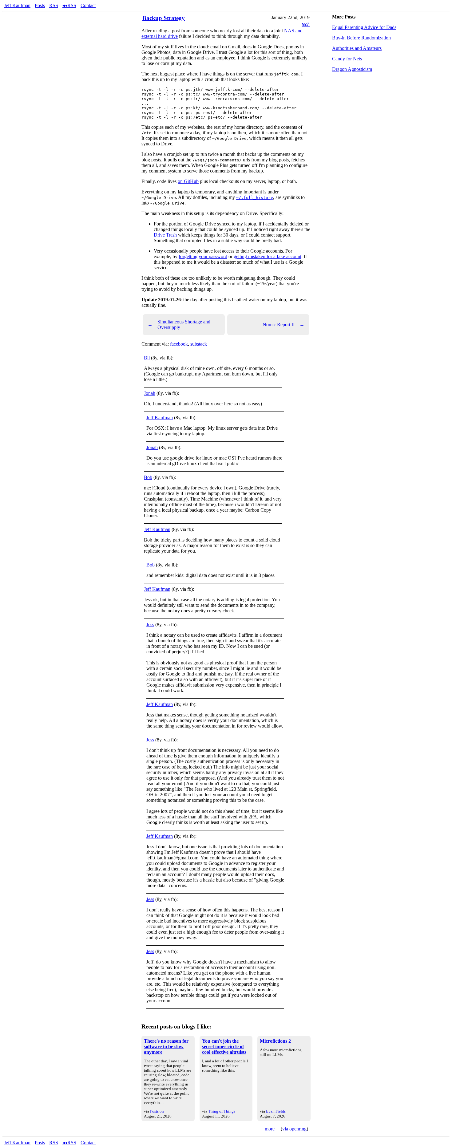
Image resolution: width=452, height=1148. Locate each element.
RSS (53, 5)
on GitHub (188, 181)
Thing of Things (221, 1111)
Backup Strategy (163, 18)
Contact (88, 5)
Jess (150, 624)
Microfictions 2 (275, 1041)
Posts (40, 5)
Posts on (157, 1111)
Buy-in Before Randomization (361, 37)
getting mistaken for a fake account (267, 256)
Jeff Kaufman (17, 5)
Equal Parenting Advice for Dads (364, 27)
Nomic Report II (283, 324)
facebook (179, 344)
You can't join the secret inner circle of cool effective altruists (224, 1046)
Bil (147, 357)
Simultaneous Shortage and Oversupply (179, 324)
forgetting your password (203, 256)
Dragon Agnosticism (352, 69)
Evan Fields (276, 1111)
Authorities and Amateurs (357, 48)
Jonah (149, 393)
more (270, 1128)
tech (306, 24)
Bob (148, 477)
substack (198, 344)
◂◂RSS (69, 5)
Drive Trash (165, 234)
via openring (294, 1128)
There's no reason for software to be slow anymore (166, 1046)
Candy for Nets (347, 58)
